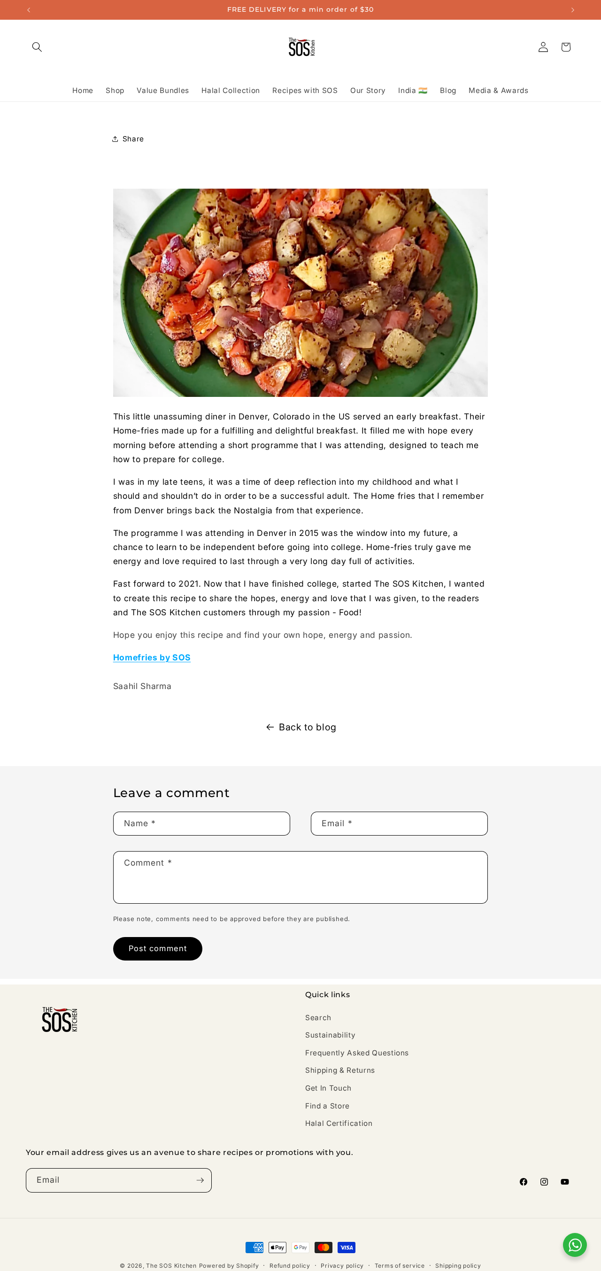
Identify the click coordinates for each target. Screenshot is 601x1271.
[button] (37, 47)
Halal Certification (339, 1123)
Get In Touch (328, 1088)
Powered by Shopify (229, 1265)
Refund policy (290, 1265)
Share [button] (133, 138)
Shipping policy (458, 1265)
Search (318, 1017)
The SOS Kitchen (171, 1265)
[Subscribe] (200, 1180)
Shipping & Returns (340, 1070)
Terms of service (400, 1265)
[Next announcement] (572, 10)
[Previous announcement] (28, 10)
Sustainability (330, 1035)
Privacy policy (342, 1265)
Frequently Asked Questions (357, 1052)
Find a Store (327, 1105)
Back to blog (308, 727)
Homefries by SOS (152, 657)
